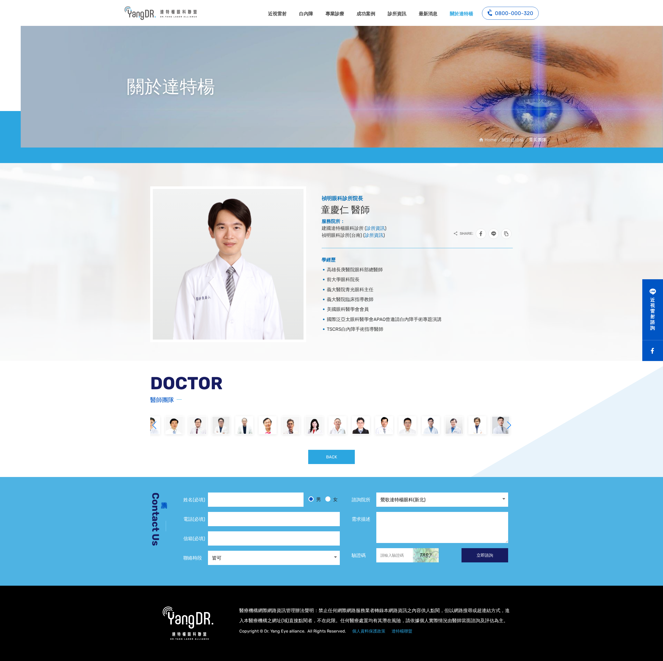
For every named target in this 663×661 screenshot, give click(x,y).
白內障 (306, 14)
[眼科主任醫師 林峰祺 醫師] (378, 425)
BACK (331, 456)
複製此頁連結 (506, 234)
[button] (509, 425)
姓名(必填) (194, 500)
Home (490, 139)
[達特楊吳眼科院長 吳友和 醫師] (308, 425)
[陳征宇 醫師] (425, 425)
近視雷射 (277, 14)
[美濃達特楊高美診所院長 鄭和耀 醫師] (262, 425)
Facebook (652, 350)
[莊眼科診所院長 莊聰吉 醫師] (238, 425)
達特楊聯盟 (402, 631)
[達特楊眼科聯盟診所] (187, 623)
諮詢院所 (361, 500)
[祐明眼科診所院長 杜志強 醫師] (331, 425)
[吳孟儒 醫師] (192, 425)
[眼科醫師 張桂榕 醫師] (495, 425)
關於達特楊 (461, 14)
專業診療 (335, 14)
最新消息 (428, 14)
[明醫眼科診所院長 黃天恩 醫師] (355, 425)
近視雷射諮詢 (652, 314)
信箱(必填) (194, 538)
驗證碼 (359, 555)
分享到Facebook (481, 234)
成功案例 (366, 14)
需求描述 (361, 519)
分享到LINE (493, 234)
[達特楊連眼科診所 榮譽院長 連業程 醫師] (215, 425)
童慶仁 (160, 12)
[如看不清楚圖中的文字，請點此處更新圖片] (426, 555)
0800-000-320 (514, 13)
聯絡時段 (192, 558)
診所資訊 (397, 14)
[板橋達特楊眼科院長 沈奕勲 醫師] (401, 425)
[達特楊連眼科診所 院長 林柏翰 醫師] (471, 425)
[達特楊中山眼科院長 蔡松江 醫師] (168, 425)
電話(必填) (194, 519)
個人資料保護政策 (368, 631)
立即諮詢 (485, 555)
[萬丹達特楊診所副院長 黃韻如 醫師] (285, 425)
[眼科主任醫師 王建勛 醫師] (448, 425)
